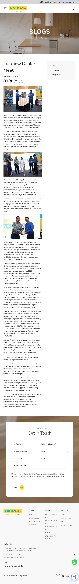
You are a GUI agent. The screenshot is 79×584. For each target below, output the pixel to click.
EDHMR (47, 533)
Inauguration (56, 75)
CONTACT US (66, 518)
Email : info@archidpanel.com (13, 555)
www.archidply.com (69, 2)
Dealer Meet (56, 70)
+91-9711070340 (13, 565)
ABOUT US (65, 515)
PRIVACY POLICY (67, 525)
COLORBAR (33, 515)
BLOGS (63, 522)
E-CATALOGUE (34, 518)
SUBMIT (15, 488)
